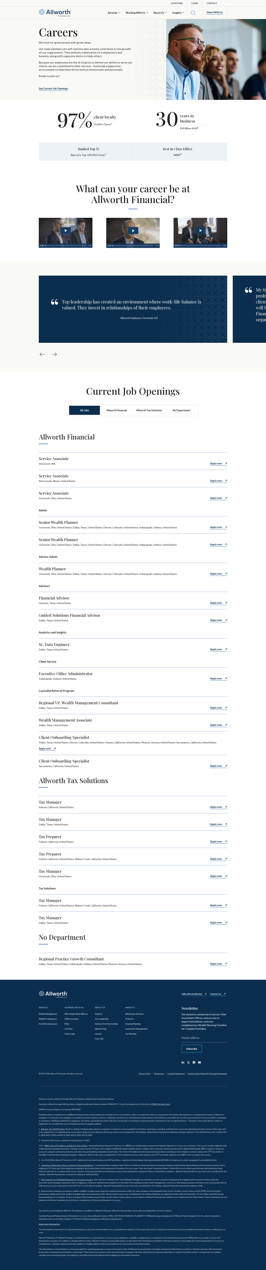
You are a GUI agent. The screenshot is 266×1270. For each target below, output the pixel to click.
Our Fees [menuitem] (69, 1029)
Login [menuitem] (194, 3)
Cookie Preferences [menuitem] (176, 1073)
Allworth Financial (116, 410)
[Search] (193, 13)
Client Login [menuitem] (70, 1034)
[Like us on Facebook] (194, 1062)
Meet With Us (215, 12)
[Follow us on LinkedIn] (182, 1062)
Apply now (216, 463)
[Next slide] (54, 354)
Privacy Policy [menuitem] (145, 1073)
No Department (181, 410)
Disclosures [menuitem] (159, 1073)
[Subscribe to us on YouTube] (199, 1062)
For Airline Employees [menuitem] (48, 1024)
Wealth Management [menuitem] (48, 1014)
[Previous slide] (42, 354)
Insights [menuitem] (130, 1007)
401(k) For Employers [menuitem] (48, 1019)
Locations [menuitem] (176, 3)
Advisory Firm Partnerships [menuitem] (106, 1024)
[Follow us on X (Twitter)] (188, 1062)
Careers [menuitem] (98, 1034)
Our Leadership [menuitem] (101, 1019)
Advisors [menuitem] (99, 1014)
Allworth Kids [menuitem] (101, 1029)
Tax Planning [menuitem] (130, 1034)
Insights (177, 12)
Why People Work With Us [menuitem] (76, 1014)
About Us (158, 12)
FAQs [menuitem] (67, 1024)
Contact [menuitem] (212, 3)
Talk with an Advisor (191, 994)
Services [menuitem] (43, 1007)
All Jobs (84, 410)
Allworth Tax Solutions (149, 410)
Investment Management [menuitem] (136, 1029)
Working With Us (135, 12)
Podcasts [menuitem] (129, 1019)
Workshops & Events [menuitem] (134, 1014)
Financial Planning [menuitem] (133, 1024)
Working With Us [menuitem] (74, 1007)
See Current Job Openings (53, 88)
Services (112, 12)
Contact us (215, 994)
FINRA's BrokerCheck (160, 1104)
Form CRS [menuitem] (99, 1039)
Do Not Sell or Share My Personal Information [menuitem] (207, 1073)
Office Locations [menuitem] (72, 1019)
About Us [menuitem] (100, 1007)
